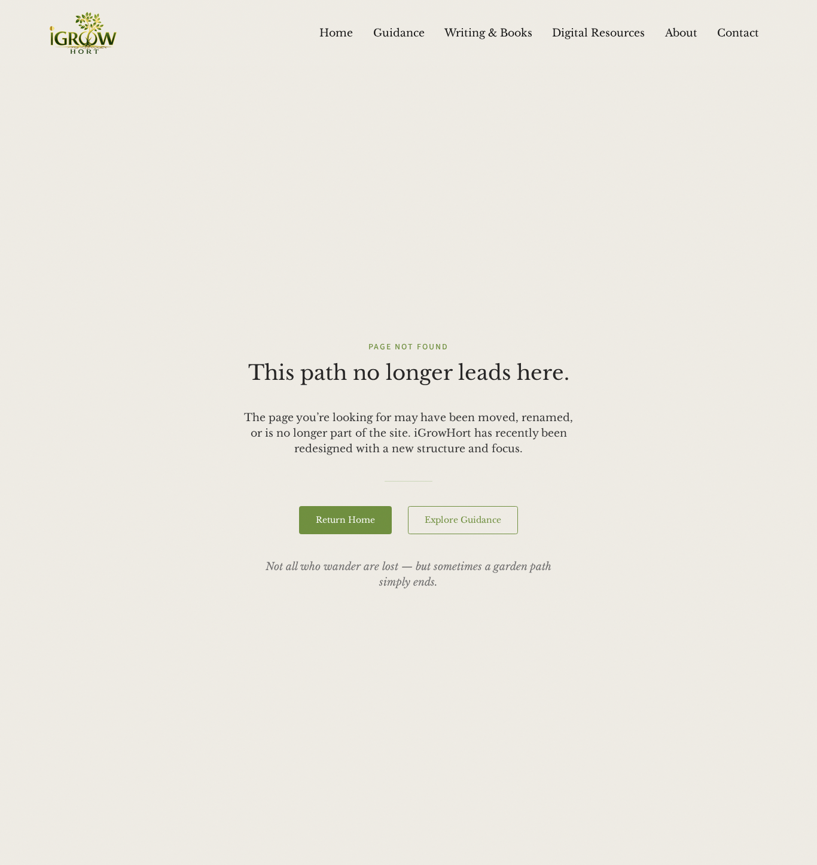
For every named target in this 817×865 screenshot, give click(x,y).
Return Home (345, 519)
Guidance (399, 32)
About (681, 32)
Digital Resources (598, 32)
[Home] (83, 33)
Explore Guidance (463, 519)
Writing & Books (488, 32)
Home (336, 32)
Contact (738, 32)
